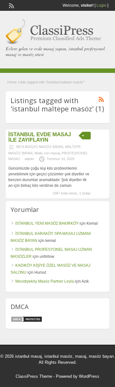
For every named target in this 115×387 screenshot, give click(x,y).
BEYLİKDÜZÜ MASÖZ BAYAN (39, 147)
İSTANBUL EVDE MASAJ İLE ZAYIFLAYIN (39, 137)
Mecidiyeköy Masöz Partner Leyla (44, 281)
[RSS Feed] (10, 5)
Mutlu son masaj (47, 153)
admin (29, 159)
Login (101, 5)
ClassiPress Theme (34, 376)
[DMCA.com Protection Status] (26, 321)
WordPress (89, 376)
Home (12, 82)
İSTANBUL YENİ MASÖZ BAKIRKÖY (47, 223)
